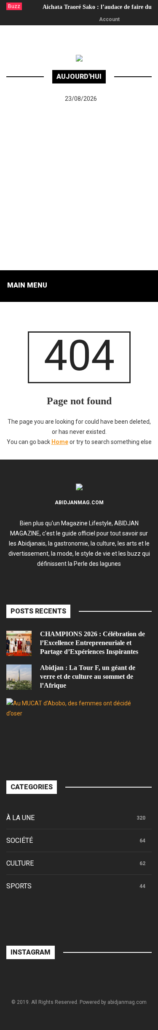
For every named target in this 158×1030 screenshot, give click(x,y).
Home (59, 441)
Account (109, 19)
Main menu (27, 285)
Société (19, 840)
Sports (19, 886)
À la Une (20, 818)
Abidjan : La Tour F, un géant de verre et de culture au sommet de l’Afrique (87, 676)
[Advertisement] (79, 187)
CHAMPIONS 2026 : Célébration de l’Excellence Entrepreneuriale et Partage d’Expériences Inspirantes (92, 642)
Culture (20, 863)
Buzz (14, 6)
